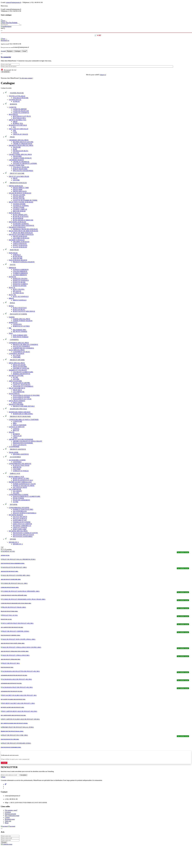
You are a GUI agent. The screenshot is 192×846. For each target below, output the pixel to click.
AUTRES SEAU (18, 293)
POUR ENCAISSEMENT (21, 500)
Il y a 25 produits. (6, 549)
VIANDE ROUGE (15, 99)
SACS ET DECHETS (20, 516)
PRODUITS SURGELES (18, 183)
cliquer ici (103, 75)
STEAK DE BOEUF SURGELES (20, 193)
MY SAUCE (17, 291)
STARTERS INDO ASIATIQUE (23, 225)
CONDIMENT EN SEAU (21, 352)
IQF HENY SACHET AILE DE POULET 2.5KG (12, 707)
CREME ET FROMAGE (21, 161)
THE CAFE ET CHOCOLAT (18, 129)
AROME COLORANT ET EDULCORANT (27, 441)
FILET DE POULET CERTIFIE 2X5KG (10, 635)
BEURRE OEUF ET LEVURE (23, 142)
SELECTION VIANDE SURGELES (21, 202)
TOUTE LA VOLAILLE (17, 96)
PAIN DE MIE (17, 258)
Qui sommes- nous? (11, 810)
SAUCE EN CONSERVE (21, 346)
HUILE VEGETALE (20, 308)
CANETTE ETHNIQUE (21, 112)
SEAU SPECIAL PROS (16, 350)
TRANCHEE (17, 156)
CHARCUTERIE (18, 207)
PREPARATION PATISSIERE (23, 443)
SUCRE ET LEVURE (16, 375)
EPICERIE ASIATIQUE (21, 454)
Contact (7, 817)
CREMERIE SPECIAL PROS (18, 140)
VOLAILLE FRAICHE (20, 98)
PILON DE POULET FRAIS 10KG (9, 611)
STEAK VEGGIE (19, 198)
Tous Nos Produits (11, 22)
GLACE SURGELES (20, 247)
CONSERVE (14, 339)
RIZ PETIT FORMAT (20, 331)
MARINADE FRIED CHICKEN (19, 412)
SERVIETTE (17, 467)
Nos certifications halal (12, 815)
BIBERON (12, 268)
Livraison (8, 812)
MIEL (15, 423)
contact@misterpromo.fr (13, 2)
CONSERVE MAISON (16, 353)
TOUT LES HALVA (19, 445)
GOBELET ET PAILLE (21, 471)
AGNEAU (16, 101)
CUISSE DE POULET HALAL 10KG (10, 587)
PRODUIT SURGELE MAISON (23, 262)
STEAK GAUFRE (19, 195)
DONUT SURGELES (20, 245)
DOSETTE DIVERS (19, 286)
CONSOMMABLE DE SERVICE (20, 463)
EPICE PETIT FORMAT (17, 401)
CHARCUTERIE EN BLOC (22, 158)
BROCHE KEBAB (19, 211)
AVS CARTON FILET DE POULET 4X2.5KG (12, 627)
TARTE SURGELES (20, 243)
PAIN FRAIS (14, 250)
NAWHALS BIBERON (20, 269)
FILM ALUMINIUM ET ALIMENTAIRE (26, 496)
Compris (4, 763)
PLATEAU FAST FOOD (21, 465)
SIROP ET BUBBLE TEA (17, 120)
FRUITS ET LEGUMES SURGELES (21, 234)
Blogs (6, 823)
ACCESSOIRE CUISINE (17, 460)
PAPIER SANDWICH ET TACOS (24, 484)
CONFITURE (17, 421)
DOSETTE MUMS (19, 282)
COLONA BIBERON (20, 271)
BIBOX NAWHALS (19, 300)
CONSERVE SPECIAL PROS (19, 343)
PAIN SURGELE (14, 213)
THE (14, 130)
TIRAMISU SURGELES (21, 242)
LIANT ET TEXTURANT (21, 384)
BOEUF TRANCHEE (20, 169)
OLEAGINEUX (14, 393)
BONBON (16, 434)
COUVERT (16, 469)
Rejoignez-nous (10, 819)
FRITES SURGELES (16, 186)
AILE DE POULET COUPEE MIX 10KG (11, 579)
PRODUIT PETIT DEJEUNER (20, 416)
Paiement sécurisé (10, 814)
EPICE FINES (17, 402)
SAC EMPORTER (15, 489)
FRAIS (12, 137)
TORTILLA (17, 255)
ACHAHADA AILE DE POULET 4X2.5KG (11, 683)
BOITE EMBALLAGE (16, 476)
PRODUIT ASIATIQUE (18, 449)
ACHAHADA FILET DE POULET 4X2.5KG (11, 691)
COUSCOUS (17, 324)
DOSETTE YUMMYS (20, 284)
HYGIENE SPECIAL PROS (18, 531)
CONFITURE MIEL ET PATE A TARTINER (23, 419)
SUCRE (15, 377)
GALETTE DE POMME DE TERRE (25, 200)
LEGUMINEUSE (18, 392)
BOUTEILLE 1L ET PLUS (22, 116)
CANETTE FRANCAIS (21, 111)
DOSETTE (12, 277)
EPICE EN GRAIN (19, 365)
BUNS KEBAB (18, 218)
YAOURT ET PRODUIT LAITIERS (25, 163)
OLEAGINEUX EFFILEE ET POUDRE (26, 395)
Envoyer (4, 842)
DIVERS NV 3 (18, 544)
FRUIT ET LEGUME (17, 173)
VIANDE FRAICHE (17, 93)
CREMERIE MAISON (16, 160)
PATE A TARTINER (19, 425)
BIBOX (11, 298)
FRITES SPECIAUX (20, 191)
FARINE (12, 317)
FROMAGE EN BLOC (20, 151)
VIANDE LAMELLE (20, 209)
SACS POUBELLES (20, 511)
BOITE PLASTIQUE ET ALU (23, 480)
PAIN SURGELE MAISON (18, 260)
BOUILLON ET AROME (21, 383)
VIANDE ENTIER (19, 204)
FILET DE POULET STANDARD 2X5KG (11, 747)
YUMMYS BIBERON (20, 273)
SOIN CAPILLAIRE (19, 529)
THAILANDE (13, 452)
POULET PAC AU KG (6, 619)
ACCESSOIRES (15, 457)
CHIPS (15, 437)
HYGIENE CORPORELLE (22, 525)
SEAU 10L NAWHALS (20, 296)
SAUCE (12, 264)
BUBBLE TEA (18, 123)
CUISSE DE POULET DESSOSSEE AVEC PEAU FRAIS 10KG (16, 603)
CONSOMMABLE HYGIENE (19, 507)
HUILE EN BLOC (19, 309)
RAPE (15, 149)
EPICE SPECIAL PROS (17, 363)
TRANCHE (17, 147)
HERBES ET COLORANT (18, 370)
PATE (11, 333)
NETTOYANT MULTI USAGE (23, 534)
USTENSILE (17, 462)
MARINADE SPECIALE (18, 409)
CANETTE (12, 107)
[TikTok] (6, 784)
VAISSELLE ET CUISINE (21, 522)
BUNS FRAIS (17, 256)
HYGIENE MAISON (16, 515)
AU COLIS (16, 355)
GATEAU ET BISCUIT (16, 427)
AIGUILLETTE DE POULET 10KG (9, 571)
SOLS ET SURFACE (20, 518)
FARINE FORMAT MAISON (22, 321)
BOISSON (13, 104)
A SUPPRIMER (14, 446)
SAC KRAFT (17, 491)
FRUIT (15, 178)
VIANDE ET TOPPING (21, 205)
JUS (14, 127)
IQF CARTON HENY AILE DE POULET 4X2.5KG (13, 715)
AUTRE (15, 502)
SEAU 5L (12, 287)
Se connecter (6, 57)
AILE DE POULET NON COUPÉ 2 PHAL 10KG (12, 643)
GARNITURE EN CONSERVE (23, 348)
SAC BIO (16, 493)
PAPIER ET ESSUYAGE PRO (23, 509)
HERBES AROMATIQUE (21, 374)
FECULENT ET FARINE (18, 314)
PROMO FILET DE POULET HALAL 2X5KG (12, 731)
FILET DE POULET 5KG (7, 667)
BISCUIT (16, 430)
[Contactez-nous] (6, 844)
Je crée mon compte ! (26, 78)
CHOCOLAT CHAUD (20, 134)
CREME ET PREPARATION (22, 143)
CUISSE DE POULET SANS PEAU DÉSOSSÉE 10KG (14, 595)
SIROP (15, 121)
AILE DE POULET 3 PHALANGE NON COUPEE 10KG (14, 651)
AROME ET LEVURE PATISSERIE (21, 439)
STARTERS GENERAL (21, 224)
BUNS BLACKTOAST (20, 216)
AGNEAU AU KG (5, 555)
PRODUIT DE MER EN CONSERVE (25, 344)
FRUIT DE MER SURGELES (23, 233)
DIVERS (13, 539)
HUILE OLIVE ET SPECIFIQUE (24, 311)
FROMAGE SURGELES (17, 227)
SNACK (11, 432)
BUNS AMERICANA (20, 215)
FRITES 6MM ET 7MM (21, 187)
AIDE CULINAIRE (15, 381)
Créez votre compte (14, 6)
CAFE (15, 132)
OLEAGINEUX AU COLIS (22, 399)
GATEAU (16, 428)
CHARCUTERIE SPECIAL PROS (20, 154)
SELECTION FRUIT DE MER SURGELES (23, 231)
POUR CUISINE (18, 498)
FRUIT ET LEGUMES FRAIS (19, 176)
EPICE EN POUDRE (20, 366)
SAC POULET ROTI (20, 487)
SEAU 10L (12, 295)
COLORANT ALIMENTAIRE (23, 372)
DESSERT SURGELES (16, 240)
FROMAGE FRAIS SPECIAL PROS (21, 145)
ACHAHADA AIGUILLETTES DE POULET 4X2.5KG (14, 675)
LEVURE (16, 379)
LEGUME (16, 180)
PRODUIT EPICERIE (17, 360)
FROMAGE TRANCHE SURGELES (25, 229)
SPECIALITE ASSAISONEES (23, 170)
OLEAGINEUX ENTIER (21, 397)
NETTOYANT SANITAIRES (22, 536)
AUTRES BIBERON (20, 275)
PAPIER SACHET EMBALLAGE (20, 482)
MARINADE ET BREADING (23, 414)
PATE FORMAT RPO (20, 335)
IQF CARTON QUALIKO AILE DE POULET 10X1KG (14, 723)
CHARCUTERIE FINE (16, 165)
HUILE (12, 303)
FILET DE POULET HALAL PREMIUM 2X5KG (12, 563)
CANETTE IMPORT (20, 109)
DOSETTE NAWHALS (21, 280)
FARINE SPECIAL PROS (21, 319)
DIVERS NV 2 (14, 542)
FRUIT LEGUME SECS (17, 388)
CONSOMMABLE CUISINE (18, 494)
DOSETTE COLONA (20, 278)
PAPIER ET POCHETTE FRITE (23, 485)
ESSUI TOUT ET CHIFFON (22, 524)
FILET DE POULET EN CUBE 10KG (10, 739)
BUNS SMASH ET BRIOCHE (23, 220)
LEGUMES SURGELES (21, 238)
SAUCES (16, 152)
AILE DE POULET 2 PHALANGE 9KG (10, 659)
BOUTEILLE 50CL (19, 118)
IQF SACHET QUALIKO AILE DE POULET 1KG (13, 699)
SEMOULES (13, 322)
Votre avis (8, 821)
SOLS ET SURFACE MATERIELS (24, 513)
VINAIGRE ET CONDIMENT (23, 386)
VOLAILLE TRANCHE (21, 167)
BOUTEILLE (13, 114)
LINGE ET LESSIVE (20, 527)
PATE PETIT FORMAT (20, 337)
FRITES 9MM (17, 189)
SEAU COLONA (18, 289)
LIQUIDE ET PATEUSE (21, 368)
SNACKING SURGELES (17, 222)
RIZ (10, 328)
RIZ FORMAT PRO (19, 330)
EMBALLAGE (15, 473)
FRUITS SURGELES (20, 236)
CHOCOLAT (17, 436)
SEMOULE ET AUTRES (21, 326)
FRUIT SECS (17, 390)
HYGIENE (13, 504)
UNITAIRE (16, 357)
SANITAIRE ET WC (20, 520)
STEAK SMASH (18, 196)
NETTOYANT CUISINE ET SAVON (25, 533)
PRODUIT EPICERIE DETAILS (23, 406)
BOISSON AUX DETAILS (18, 125)
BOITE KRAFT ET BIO (21, 478)
